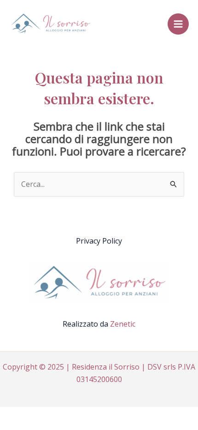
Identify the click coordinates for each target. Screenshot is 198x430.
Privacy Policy (99, 241)
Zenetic (122, 324)
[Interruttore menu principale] (178, 24)
